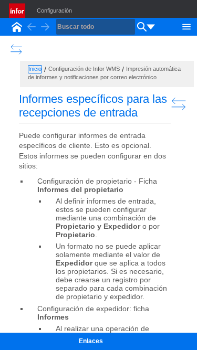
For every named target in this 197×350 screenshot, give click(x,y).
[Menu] (186, 26)
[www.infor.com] (17, 10)
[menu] (151, 27)
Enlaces (91, 341)
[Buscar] (142, 27)
